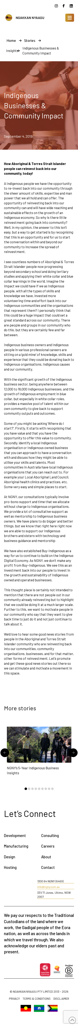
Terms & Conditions (37, 998)
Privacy (14, 998)
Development (15, 835)
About (46, 857)
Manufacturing (16, 846)
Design (9, 857)
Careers (47, 846)
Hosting (10, 867)
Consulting (50, 835)
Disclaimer (61, 998)
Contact (48, 867)
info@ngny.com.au (48, 887)
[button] (69, 18)
